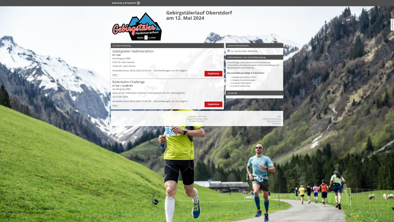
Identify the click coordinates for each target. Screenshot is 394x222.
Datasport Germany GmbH (197, 119)
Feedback (392, 25)
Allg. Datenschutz (274, 121)
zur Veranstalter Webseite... (245, 51)
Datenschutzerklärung (272, 119)
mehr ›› (115, 74)
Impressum (276, 123)
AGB (279, 116)
